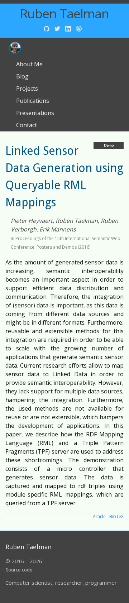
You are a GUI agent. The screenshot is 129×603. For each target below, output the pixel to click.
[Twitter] (58, 28)
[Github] (47, 28)
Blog (22, 76)
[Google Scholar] (79, 28)
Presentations (35, 113)
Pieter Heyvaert (32, 221)
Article (99, 516)
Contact (26, 125)
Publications (32, 101)
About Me (29, 64)
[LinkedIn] (68, 28)
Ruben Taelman (64, 13)
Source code (19, 569)
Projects (27, 88)
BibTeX (116, 516)
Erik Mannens (57, 229)
